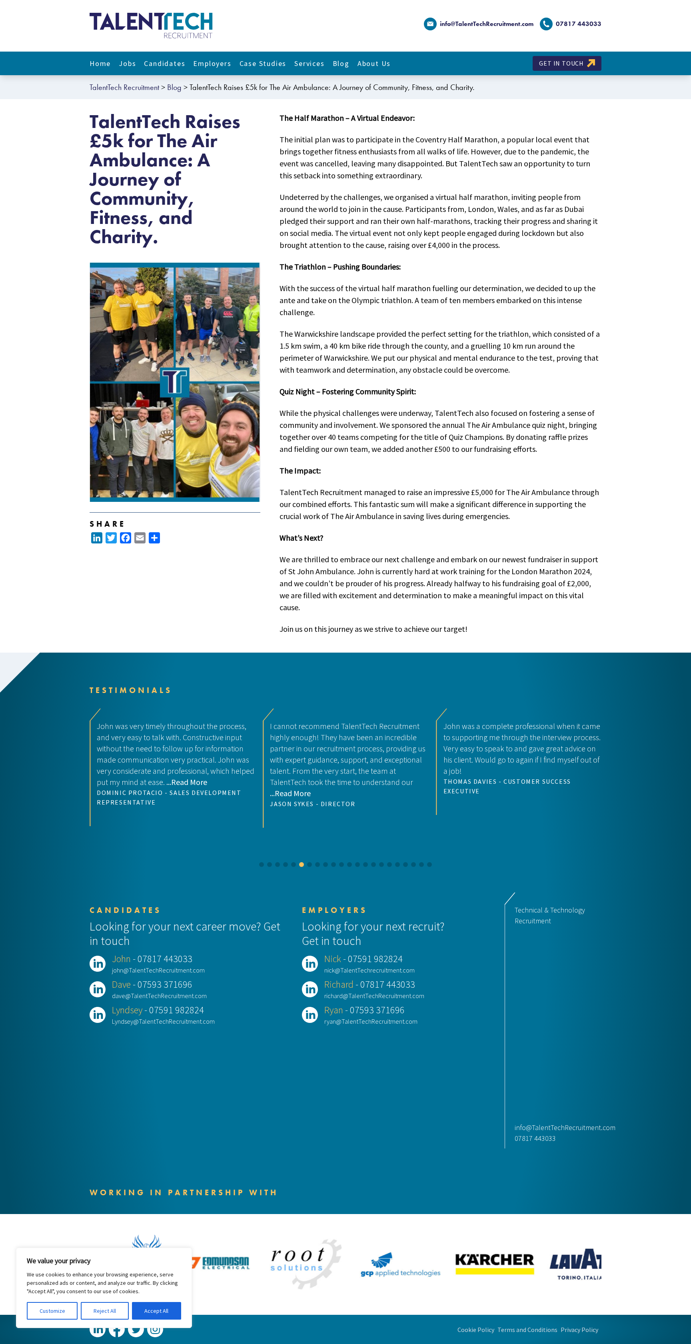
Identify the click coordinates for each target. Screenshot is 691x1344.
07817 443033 (535, 1138)
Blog (341, 63)
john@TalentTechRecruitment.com (158, 970)
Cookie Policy (475, 1330)
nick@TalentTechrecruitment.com (369, 970)
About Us (374, 63)
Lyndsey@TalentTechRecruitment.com (163, 1021)
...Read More (117, 793)
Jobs (127, 63)
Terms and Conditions (527, 1330)
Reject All (105, 1310)
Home (100, 63)
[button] (261, 864)
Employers (212, 63)
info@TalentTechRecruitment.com (486, 24)
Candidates (164, 63)
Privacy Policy (579, 1330)
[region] (104, 1288)
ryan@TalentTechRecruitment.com (370, 1021)
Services (309, 63)
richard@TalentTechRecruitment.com (374, 996)
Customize (52, 1310)
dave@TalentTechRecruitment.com (159, 996)
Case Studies (263, 63)
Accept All (156, 1310)
